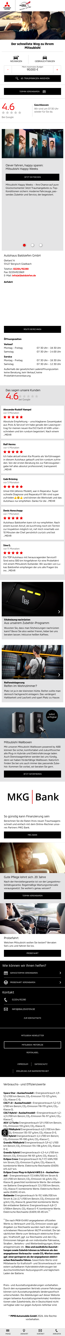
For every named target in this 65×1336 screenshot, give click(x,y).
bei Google (24, 399)
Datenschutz (41, 1064)
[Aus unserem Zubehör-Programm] (32, 599)
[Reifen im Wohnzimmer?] (32, 662)
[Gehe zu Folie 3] (40, 245)
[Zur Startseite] (24, 5)
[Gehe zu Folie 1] (24, 245)
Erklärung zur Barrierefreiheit (32, 1071)
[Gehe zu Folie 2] (32, 245)
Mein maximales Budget (32, 67)
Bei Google (8, 117)
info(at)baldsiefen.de (24, 275)
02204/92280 (21, 268)
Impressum (22, 1064)
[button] (32, 91)
